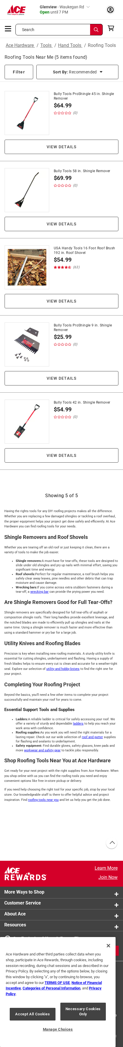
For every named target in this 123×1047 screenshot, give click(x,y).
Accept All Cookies (32, 1014)
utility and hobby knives (63, 669)
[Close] (108, 945)
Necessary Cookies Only (83, 1011)
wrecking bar (39, 592)
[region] (58, 992)
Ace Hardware (20, 45)
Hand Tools (70, 45)
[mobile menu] (8, 28)
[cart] (112, 28)
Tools (46, 45)
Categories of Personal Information (51, 988)
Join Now (108, 877)
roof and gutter (92, 737)
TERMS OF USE (57, 983)
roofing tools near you (43, 800)
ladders (78, 723)
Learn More (106, 868)
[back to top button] (111, 843)
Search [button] (28, 29)
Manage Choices (58, 1029)
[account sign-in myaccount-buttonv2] (110, 9)
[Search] (96, 29)
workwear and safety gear (42, 750)
